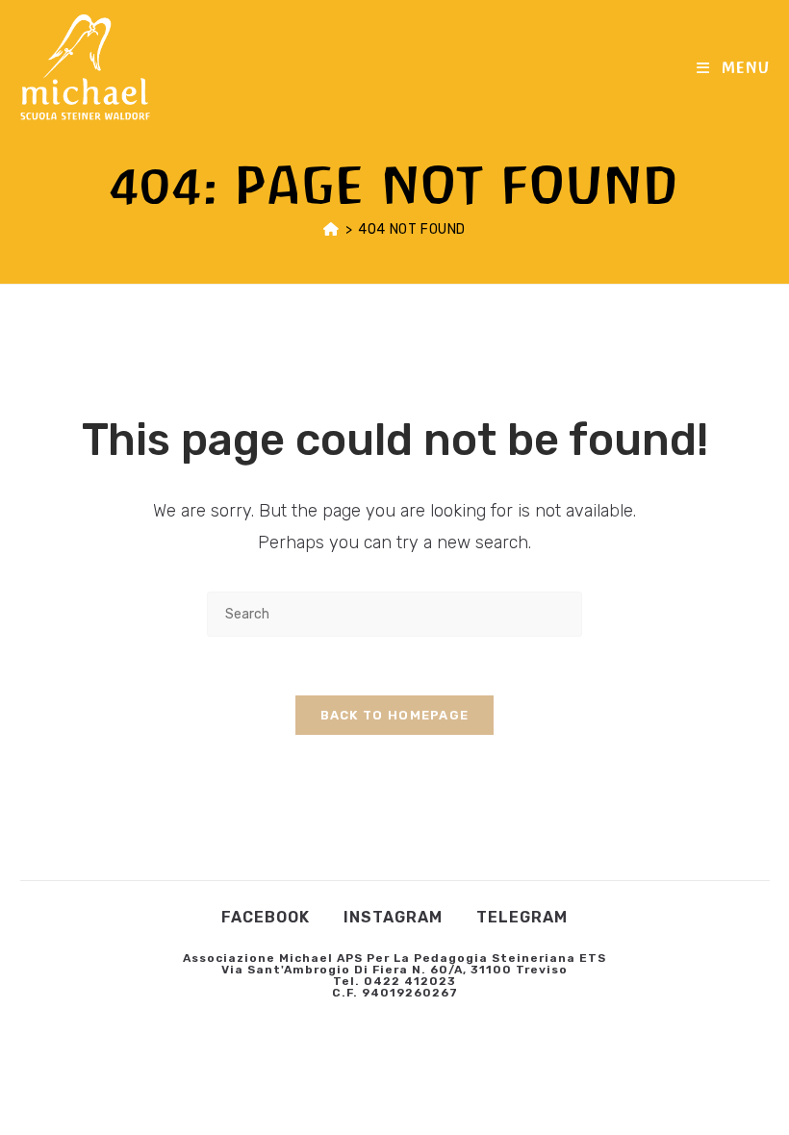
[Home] (331, 229)
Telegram (522, 917)
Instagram (393, 917)
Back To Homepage (395, 715)
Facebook (265, 917)
